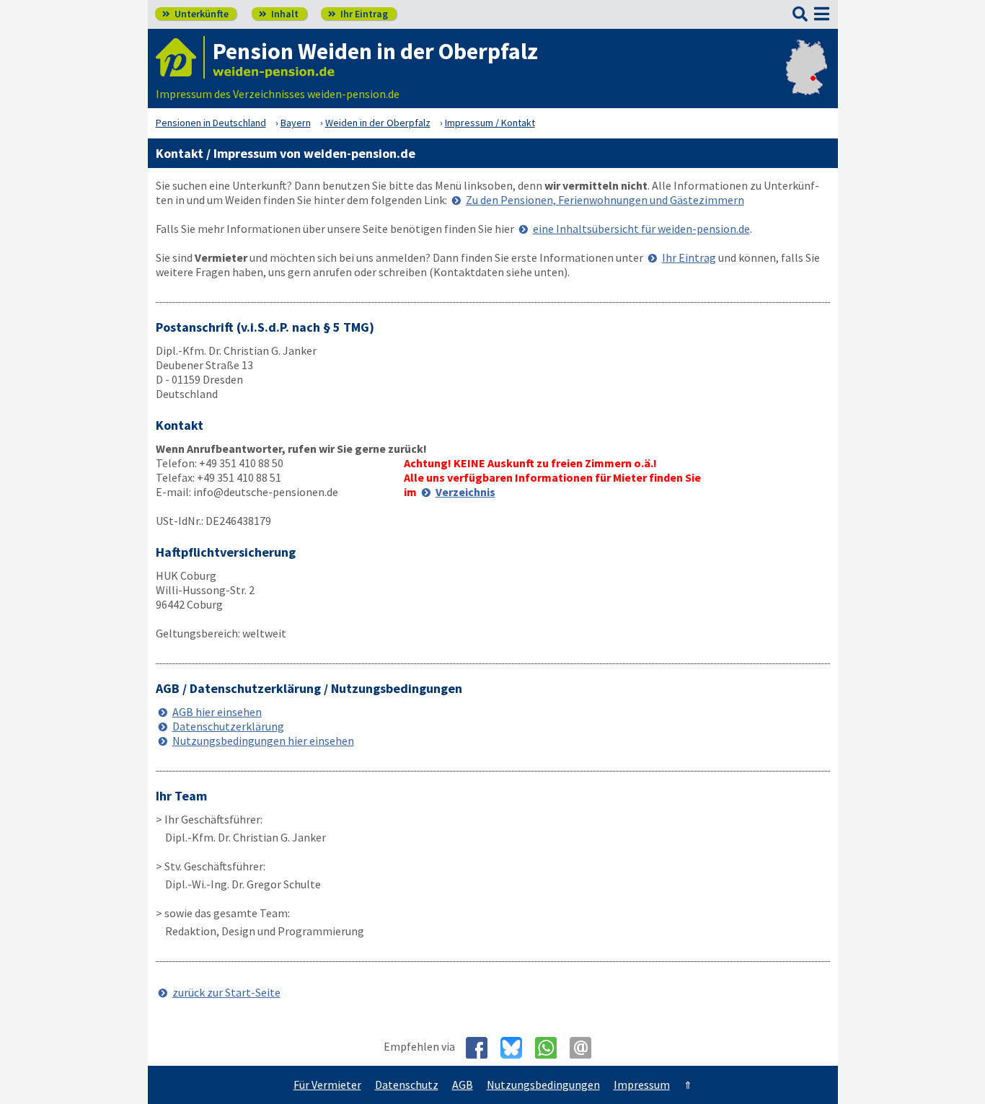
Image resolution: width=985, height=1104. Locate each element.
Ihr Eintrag (358, 13)
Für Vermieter (327, 1084)
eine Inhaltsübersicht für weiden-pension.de (641, 228)
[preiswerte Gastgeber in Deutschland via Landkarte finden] (806, 79)
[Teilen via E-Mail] (586, 1048)
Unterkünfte (195, 13)
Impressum (642, 1084)
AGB (462, 1084)
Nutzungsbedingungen (543, 1084)
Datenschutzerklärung (228, 726)
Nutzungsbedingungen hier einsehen (263, 740)
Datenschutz (406, 1084)
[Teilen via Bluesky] (516, 1048)
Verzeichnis (465, 492)
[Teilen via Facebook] (482, 1048)
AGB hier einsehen (217, 712)
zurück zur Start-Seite (226, 992)
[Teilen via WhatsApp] (551, 1048)
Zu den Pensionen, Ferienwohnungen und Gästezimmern (605, 200)
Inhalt (279, 13)
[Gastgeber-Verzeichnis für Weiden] (180, 57)
